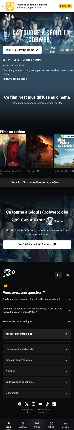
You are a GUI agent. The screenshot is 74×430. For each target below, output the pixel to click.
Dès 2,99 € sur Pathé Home (34, 244)
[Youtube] (40, 404)
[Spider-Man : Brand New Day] (13, 151)
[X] (27, 404)
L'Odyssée (31, 171)
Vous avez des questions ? (20, 382)
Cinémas (23, 426)
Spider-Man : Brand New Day (11, 173)
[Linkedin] (54, 404)
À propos (10, 371)
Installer (65, 6)
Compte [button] (65, 426)
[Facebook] (20, 404)
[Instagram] (33, 404)
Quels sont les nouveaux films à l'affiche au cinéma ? (31, 299)
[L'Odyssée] (40, 151)
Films (8, 426)
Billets (51, 426)
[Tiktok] (47, 404)
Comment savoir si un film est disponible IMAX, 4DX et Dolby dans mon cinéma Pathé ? (32, 310)
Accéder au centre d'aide (19, 334)
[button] (57, 18)
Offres (37, 426)
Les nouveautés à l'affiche (20, 349)
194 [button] (8, 60)
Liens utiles (12, 393)
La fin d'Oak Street (62, 171)
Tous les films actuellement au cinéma (35, 182)
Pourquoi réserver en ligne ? (18, 321)
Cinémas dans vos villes (19, 360)
